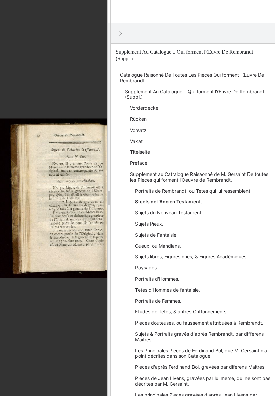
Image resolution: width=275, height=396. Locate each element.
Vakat (136, 141)
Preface (138, 163)
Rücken (138, 119)
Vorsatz (138, 130)
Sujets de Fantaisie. (156, 235)
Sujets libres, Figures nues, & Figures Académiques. (191, 256)
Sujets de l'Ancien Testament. (168, 201)
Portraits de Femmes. (158, 301)
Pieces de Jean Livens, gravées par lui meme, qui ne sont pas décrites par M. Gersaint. (202, 381)
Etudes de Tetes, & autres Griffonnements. (181, 311)
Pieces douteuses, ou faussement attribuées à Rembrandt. (199, 323)
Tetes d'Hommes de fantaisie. (167, 290)
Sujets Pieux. (149, 224)
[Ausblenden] (120, 33)
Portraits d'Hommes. (157, 279)
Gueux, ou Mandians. (158, 246)
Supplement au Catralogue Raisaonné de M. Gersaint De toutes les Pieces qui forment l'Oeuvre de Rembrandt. (199, 177)
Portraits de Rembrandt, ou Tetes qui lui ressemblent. (193, 191)
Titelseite (140, 152)
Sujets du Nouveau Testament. (169, 212)
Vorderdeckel (144, 108)
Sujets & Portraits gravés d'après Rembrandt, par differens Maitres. (199, 336)
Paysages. (146, 267)
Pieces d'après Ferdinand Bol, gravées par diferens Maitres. (200, 367)
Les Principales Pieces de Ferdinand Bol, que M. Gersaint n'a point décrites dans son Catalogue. (201, 353)
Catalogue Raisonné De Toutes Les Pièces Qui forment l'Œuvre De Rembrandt (192, 77)
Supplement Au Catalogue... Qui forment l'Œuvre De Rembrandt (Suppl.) (194, 94)
